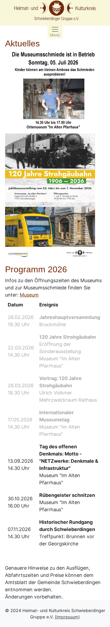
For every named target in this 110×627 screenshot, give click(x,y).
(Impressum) (67, 617)
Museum (29, 295)
